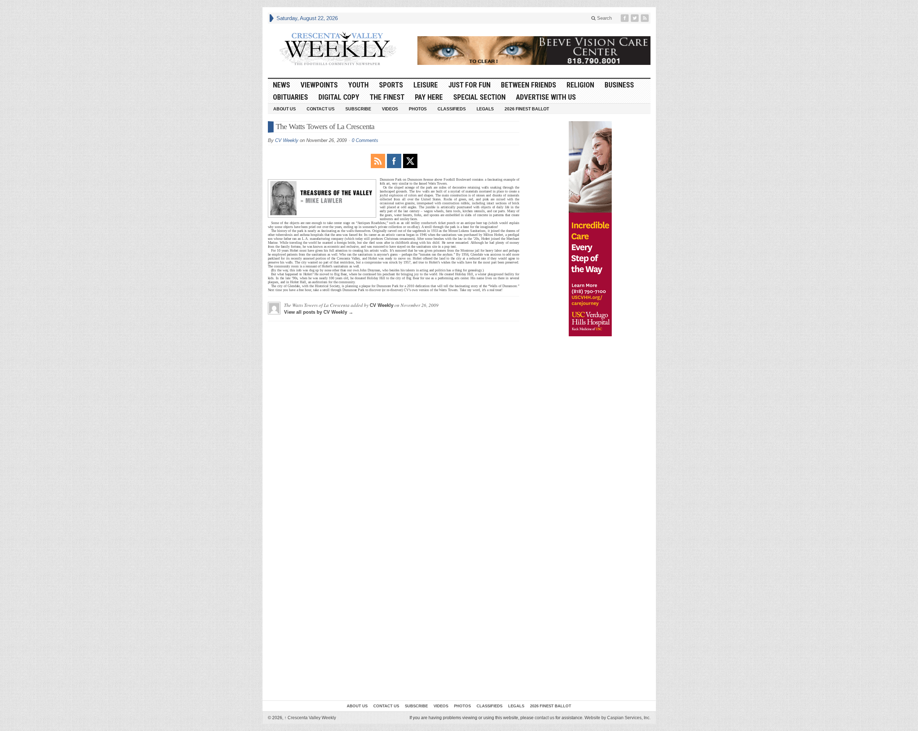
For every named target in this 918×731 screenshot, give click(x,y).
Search (604, 18)
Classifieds (451, 108)
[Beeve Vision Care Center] (533, 50)
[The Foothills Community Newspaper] (338, 48)
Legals (485, 108)
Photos (418, 108)
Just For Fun (469, 85)
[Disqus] (393, 416)
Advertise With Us (546, 97)
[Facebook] (625, 18)
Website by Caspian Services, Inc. (617, 717)
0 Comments (365, 140)
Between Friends (528, 85)
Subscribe (358, 108)
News (281, 85)
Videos (390, 108)
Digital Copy (338, 97)
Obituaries (290, 97)
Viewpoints (319, 85)
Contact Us (321, 108)
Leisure (425, 85)
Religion (580, 85)
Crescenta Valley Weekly (310, 717)
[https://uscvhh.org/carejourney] (590, 228)
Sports (391, 85)
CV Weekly (286, 140)
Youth (358, 85)
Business (619, 85)
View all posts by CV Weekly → (318, 312)
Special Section (479, 97)
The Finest (387, 97)
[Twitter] (635, 18)
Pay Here (429, 97)
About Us (284, 108)
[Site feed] (645, 18)
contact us (544, 717)
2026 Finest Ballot (527, 108)
